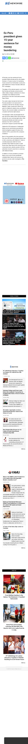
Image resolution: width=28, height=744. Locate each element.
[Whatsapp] (9, 58)
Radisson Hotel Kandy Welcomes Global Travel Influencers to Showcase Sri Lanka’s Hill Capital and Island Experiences (14, 504)
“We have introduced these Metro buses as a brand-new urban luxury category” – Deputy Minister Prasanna (13, 341)
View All (23, 449)
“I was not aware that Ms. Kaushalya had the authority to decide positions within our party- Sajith (14, 326)
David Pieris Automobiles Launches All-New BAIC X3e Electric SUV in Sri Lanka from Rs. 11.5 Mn (14, 627)
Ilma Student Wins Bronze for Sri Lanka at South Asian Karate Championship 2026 (12, 431)
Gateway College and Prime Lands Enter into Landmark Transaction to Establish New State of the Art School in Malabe (13, 393)
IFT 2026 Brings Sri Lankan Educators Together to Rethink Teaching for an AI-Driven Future (14, 657)
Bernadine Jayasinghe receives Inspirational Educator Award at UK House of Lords (13, 411)
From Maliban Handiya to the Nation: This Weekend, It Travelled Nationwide (14, 597)
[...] (16, 386)
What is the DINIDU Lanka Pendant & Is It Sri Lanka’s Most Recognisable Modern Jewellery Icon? (14, 478)
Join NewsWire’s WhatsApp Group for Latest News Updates (13, 311)
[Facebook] (3, 58)
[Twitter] (6, 58)
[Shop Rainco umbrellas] (14, 193)
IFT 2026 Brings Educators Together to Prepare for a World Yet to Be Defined (13, 372)
